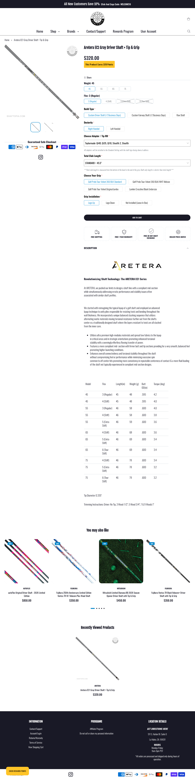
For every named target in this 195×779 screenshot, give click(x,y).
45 (90, 88)
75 (125, 88)
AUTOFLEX (26, 588)
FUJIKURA (73, 588)
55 (101, 88)
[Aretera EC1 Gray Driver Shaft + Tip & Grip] (97, 658)
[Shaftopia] (97, 19)
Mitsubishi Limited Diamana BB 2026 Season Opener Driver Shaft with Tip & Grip (121, 594)
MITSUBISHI (121, 588)
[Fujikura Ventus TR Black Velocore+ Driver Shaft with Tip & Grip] (168, 561)
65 (113, 88)
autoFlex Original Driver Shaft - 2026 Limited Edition (26, 594)
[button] (69, 81)
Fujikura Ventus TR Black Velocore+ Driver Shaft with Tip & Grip (168, 594)
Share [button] (89, 77)
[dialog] (188, 31)
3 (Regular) (92, 101)
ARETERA (97, 686)
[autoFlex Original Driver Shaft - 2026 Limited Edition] (27, 561)
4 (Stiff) (109, 101)
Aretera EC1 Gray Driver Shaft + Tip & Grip (97, 690)
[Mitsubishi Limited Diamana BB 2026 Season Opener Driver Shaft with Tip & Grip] (121, 561)
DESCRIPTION (90, 248)
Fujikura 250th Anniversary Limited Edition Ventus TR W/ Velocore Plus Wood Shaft (73, 594)
